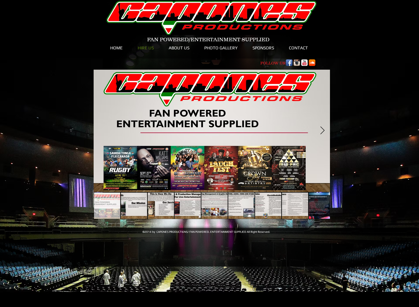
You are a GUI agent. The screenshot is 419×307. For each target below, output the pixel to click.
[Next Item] (322, 130)
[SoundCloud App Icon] (312, 62)
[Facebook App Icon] (289, 62)
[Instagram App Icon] (297, 62)
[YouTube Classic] (304, 62)
